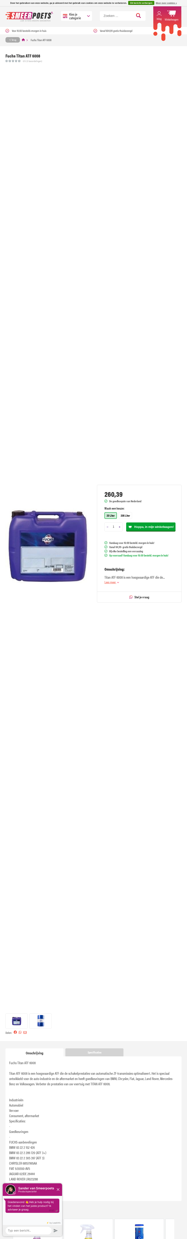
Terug (13, 39)
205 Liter (125, 515)
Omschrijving (34, 1052)
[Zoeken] (138, 16)
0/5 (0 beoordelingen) (32, 61)
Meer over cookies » (166, 3)
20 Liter (111, 515)
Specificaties (94, 1052)
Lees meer (110, 582)
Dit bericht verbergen (141, 3)
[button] (16, 1021)
